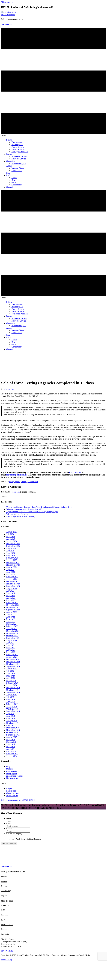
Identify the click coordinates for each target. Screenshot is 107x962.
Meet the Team (7, 901)
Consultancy (6, 890)
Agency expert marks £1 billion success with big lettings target (32, 512)
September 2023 (13, 586)
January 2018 (11, 721)
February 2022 (12, 626)
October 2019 (12, 690)
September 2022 (13, 610)
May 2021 (10, 647)
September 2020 (13, 666)
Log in (9, 788)
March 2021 (11, 652)
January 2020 (11, 685)
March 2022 (11, 624)
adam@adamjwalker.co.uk (13, 871)
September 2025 (13, 546)
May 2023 (10, 595)
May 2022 (10, 619)
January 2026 (11, 541)
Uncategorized (12, 778)
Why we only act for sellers (17, 514)
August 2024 (11, 567)
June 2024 (10, 572)
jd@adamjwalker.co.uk (16, 475)
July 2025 (10, 551)
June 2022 (10, 617)
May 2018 (10, 718)
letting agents (14, 481)
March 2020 (11, 680)
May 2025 (10, 555)
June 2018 (10, 716)
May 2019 (10, 699)
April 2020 (10, 678)
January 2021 (11, 657)
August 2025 (11, 548)
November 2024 (13, 565)
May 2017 (10, 725)
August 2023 (11, 588)
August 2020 (11, 669)
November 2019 (13, 687)
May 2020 (10, 676)
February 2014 (12, 754)
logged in (16, 492)
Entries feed (11, 791)
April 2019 (10, 702)
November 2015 (13, 730)
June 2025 (10, 553)
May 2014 (10, 746)
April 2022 (10, 621)
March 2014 (11, 751)
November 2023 (13, 584)
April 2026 (10, 539)
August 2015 (11, 737)
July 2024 (10, 569)
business (9, 769)
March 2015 (11, 742)
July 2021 (10, 643)
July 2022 (10, 614)
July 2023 (10, 591)
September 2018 (13, 711)
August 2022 (11, 612)
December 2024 (12, 562)
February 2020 (12, 683)
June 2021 (10, 645)
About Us (5, 905)
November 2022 (13, 607)
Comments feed (12, 793)
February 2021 (12, 654)
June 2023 (10, 593)
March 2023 (11, 600)
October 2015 (12, 732)
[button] (8, 15)
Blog (3, 910)
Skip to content (7, 2)
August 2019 (11, 695)
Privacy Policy (7, 951)
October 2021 (12, 636)
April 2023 (10, 598)
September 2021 (13, 638)
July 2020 (10, 671)
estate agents (11, 771)
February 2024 (12, 577)
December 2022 (12, 605)
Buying (4, 886)
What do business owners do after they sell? (24, 509)
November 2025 (13, 544)
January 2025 (11, 560)
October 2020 (12, 664)
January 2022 (11, 628)
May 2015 (10, 739)
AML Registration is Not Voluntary (20, 516)
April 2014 (10, 749)
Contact (4, 929)
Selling (4, 882)
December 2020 (12, 659)
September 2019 (13, 692)
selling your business (29, 481)
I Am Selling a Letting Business (28, 839)
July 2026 (10, 534)
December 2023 (12, 581)
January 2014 (11, 756)
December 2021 (12, 631)
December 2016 (12, 728)
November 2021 (13, 633)
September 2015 (13, 735)
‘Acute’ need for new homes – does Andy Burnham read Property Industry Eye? (39, 507)
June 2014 (10, 744)
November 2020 (13, 662)
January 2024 (11, 579)
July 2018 (10, 713)
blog (8, 766)
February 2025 (12, 558)
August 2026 (11, 532)
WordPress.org (12, 795)
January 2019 (11, 706)
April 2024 (10, 574)
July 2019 (10, 697)
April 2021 (10, 650)
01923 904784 (75, 472)
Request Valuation (9, 844)
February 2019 (12, 704)
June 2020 (10, 673)
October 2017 (12, 723)
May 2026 (10, 536)
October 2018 (12, 709)
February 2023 (12, 603)
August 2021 (11, 640)
